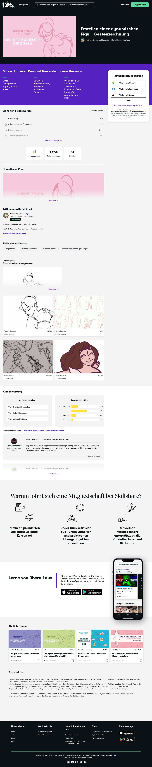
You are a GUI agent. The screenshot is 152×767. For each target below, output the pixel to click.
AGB (80, 755)
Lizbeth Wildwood (14, 446)
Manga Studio (10, 249)
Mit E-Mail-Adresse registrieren (128, 105)
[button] (29, 4)
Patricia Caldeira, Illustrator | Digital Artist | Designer (108, 40)
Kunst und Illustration (29, 249)
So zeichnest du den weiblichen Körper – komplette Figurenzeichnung (125, 656)
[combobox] (64, 4)
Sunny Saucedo (60, 331)
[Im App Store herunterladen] (70, 592)
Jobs (13, 735)
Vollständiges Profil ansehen (14, 233)
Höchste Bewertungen (12, 430)
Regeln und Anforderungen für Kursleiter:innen (75, 742)
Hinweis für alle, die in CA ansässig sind (77, 758)
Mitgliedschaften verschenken (102, 731)
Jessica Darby (9, 375)
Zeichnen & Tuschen (49, 249)
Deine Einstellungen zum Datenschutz (99, 755)
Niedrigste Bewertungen (33, 430)
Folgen (27, 214)
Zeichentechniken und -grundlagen (75, 249)
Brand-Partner (43, 735)
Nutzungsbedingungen (118, 111)
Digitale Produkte (98, 735)
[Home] (8, 4)
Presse (13, 738)
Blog (12, 741)
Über (13, 731)
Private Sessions (98, 738)
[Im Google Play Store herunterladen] (92, 592)
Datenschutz (71, 755)
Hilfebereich (69, 738)
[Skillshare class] (25, 639)
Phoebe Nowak (60, 375)
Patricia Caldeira (20, 214)
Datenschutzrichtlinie (137, 111)
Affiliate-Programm (45, 731)
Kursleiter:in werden (72, 735)
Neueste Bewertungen (55, 430)
